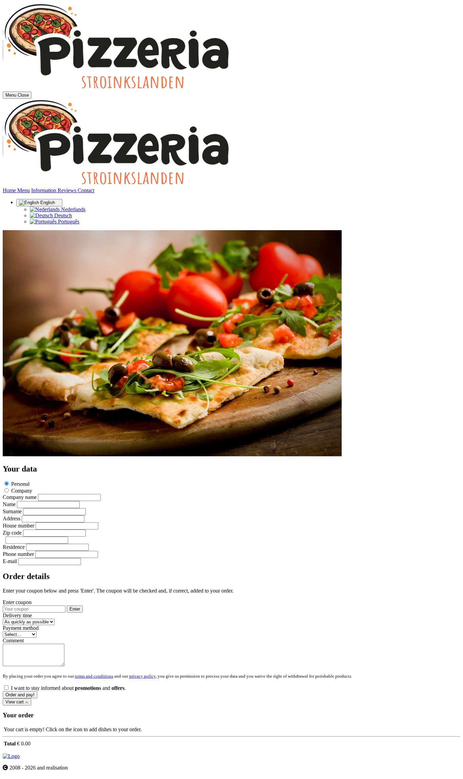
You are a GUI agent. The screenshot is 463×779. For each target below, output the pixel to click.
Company (21, 491)
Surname (12, 511)
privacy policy (142, 676)
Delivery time (17, 615)
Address (11, 518)
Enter (74, 609)
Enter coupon (17, 602)
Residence (14, 547)
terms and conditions (94, 676)
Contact (86, 190)
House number (18, 525)
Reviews (68, 190)
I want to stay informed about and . (68, 688)
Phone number (18, 554)
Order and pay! (20, 694)
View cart (15, 701)
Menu (23, 190)
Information (44, 190)
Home (10, 190)
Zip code (12, 533)
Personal (20, 484)
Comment (13, 640)
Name (9, 504)
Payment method (21, 628)
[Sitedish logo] (11, 756)
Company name (20, 497)
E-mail (10, 561)
